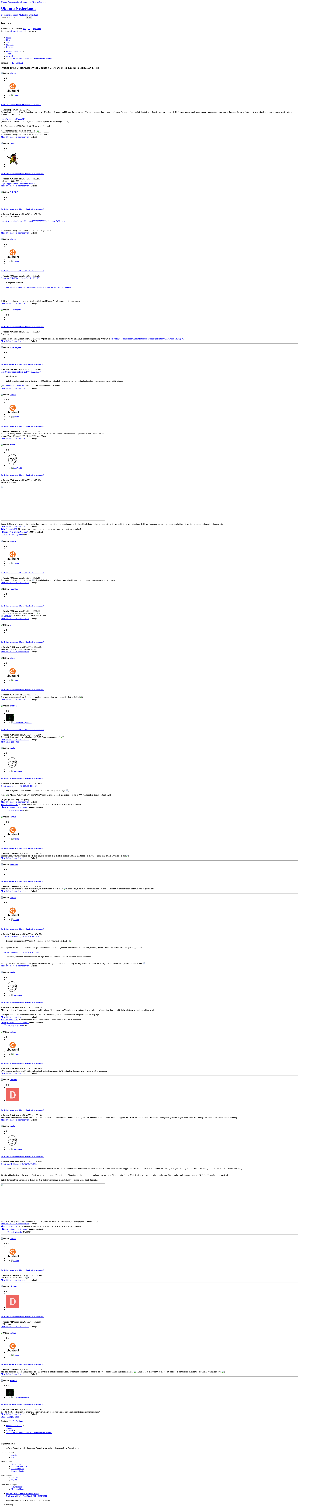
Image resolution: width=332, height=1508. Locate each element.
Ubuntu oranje (17, 1487)
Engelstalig (33, 15)
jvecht (12, 445)
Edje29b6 (14, 192)
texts (13, 1457)
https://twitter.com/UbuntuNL (13, 119)
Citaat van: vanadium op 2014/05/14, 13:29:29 (20, 936)
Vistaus (13, 73)
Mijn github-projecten (10, 742)
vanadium (14, 589)
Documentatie (6, 15)
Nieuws (35, 2)
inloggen (26, 28)
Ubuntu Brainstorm (19, 1466)
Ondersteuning (14, 2)
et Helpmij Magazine (13, 535)
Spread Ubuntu (17, 1471)
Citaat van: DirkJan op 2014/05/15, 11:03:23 (19, 1164)
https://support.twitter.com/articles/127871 (18, 183)
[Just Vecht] (16, 468)
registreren (37, 28)
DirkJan (13, 1080)
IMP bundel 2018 (9, 529)
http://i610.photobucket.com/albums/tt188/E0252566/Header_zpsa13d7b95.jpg (33, 221)
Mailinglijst (23, 15)
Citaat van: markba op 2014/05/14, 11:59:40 (19, 786)
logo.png (8, 616)
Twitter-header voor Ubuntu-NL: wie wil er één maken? (21, 105)
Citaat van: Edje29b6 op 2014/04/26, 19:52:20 (20, 278)
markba (13, 706)
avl (11, 625)
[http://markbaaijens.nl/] (21, 722)
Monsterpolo (15, 310)
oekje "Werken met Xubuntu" (15, 532)
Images (14, 1455)
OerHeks (13, 143)
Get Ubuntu (16, 1464)
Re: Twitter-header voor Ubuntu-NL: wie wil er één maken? (22, 174)
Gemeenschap (26, 2)
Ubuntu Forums (17, 1469)
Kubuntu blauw (17, 1489)
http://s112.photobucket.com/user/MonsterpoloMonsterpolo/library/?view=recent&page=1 (147, 339)
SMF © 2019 (24, 1496)
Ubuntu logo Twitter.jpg (14, 385)
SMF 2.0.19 (11, 1496)
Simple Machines (39, 1496)
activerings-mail (15, 31)
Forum (15, 15)
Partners (42, 2)
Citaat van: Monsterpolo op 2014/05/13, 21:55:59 (21, 372)
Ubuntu (4, 2)
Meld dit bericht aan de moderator (15, 137)
